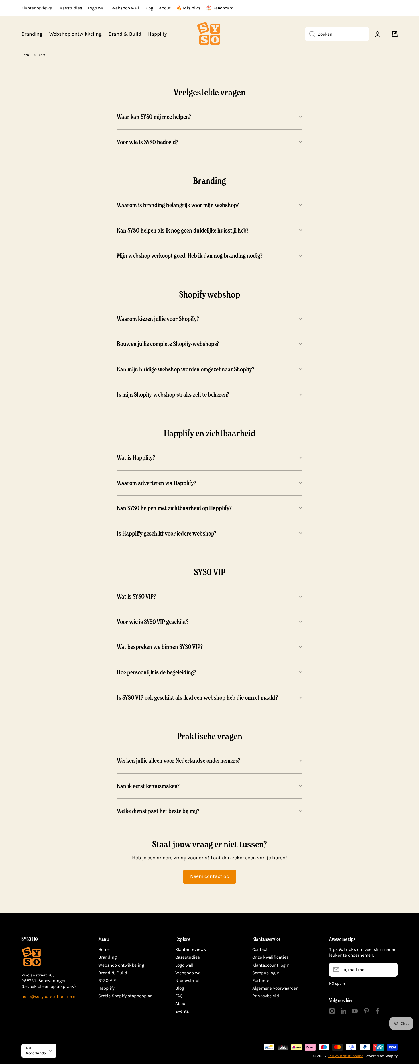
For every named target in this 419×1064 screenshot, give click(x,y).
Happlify (106, 988)
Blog (179, 988)
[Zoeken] (310, 34)
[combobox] (337, 34)
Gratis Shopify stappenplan (125, 995)
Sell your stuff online (345, 1056)
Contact (260, 949)
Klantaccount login (271, 965)
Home (25, 55)
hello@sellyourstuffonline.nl (48, 996)
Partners (260, 980)
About (181, 1003)
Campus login (266, 972)
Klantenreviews (190, 949)
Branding (107, 957)
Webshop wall (189, 972)
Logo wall (184, 965)
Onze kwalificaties (270, 957)
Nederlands (36, 1053)
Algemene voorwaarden (275, 988)
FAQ (179, 995)
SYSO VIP (107, 980)
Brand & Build (112, 972)
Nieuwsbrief (187, 980)
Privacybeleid (265, 995)
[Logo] (209, 34)
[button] (395, 34)
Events (182, 1011)
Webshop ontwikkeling (121, 965)
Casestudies (187, 957)
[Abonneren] (390, 970)
